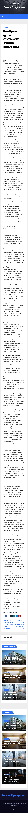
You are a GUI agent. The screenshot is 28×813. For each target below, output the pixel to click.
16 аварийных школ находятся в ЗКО (13, 676)
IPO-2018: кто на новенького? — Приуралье (19, 623)
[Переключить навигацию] (15, 16)
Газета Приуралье (14, 7)
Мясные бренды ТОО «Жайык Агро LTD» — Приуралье (8, 624)
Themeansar (14, 805)
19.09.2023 (8, 781)
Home (14, 809)
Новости (5, 27)
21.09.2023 (8, 764)
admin (6, 52)
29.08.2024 (8, 728)
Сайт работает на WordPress (9, 803)
